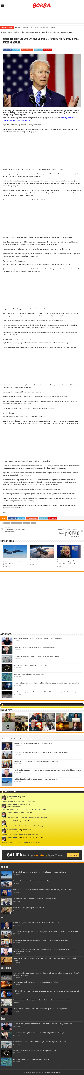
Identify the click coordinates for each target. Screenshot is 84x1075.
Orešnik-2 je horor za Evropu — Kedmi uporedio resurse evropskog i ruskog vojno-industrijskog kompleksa (47, 770)
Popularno (14, 739)
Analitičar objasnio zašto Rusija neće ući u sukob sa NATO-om (33, 743)
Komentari (23, 739)
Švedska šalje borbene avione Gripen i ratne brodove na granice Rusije (13, 562)
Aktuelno (9, 32)
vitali (33, 523)
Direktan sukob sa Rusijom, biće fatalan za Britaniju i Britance (18, 842)
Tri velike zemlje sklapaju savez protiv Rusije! (15, 529)
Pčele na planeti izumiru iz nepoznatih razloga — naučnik (31, 665)
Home (4, 32)
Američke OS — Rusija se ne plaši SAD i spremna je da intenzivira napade (36, 761)
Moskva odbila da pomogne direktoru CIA (28, 908)
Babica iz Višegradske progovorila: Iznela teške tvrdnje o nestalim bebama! (41, 1000)
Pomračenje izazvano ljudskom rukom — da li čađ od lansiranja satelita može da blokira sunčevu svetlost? (46, 683)
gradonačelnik (17, 523)
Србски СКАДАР (12, 796)
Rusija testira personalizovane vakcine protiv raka (29, 674)
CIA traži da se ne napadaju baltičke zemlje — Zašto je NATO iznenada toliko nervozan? (41, 752)
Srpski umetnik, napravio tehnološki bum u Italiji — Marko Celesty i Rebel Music (38, 638)
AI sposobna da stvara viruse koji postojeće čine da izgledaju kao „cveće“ (36, 656)
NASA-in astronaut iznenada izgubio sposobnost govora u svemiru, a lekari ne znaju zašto (46, 991)
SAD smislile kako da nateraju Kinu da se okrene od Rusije (34, 899)
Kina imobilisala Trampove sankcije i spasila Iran (14, 801)
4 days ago (37, 842)
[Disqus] (42, 605)
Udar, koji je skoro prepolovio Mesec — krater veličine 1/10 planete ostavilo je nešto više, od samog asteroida (48, 692)
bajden (7, 523)
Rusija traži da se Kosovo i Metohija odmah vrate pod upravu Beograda (20, 817)
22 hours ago (31, 801)
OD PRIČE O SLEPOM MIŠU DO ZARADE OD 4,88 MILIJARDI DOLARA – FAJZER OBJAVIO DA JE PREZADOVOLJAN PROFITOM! (68, 532)
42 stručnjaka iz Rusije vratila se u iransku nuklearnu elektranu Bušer (19, 826)
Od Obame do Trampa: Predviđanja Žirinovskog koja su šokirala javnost (40, 1009)
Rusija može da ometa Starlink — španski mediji (41, 561)
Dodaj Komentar (28, 46)
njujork (27, 523)
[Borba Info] (42, 5)
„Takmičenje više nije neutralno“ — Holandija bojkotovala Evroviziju (34, 647)
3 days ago (41, 826)
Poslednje (5, 739)
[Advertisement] (42, 16)
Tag (31, 739)
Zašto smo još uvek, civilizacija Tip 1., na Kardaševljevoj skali (35, 982)
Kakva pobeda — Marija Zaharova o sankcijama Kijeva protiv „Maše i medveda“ (68, 562)
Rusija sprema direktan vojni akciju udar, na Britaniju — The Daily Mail (20, 809)
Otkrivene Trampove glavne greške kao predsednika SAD (16, 834)
